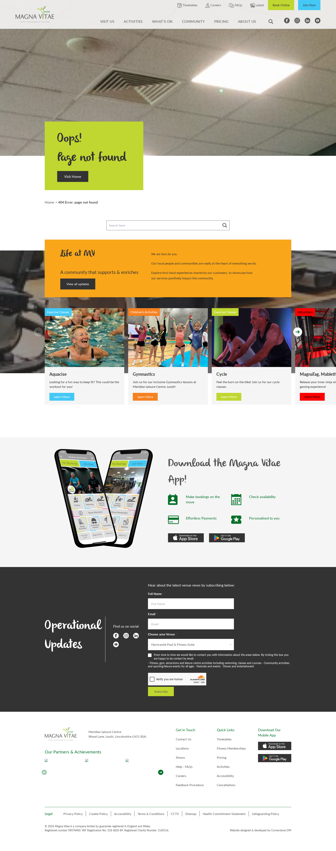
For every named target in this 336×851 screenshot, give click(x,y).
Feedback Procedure (190, 785)
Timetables (189, 5)
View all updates (77, 284)
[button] (160, 772)
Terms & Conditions (151, 814)
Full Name (156, 593)
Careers (215, 5)
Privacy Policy (73, 814)
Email (153, 614)
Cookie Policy (98, 814)
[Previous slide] (38, 331)
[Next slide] (297, 331)
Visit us (107, 21)
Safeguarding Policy (265, 814)
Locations (182, 748)
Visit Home (72, 176)
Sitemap (190, 814)
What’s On (162, 21)
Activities (133, 21)
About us (247, 21)
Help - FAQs (184, 767)
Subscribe (161, 691)
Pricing (221, 21)
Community (193, 21)
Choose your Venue (162, 634)
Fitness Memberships (231, 748)
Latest (259, 5)
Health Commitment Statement (224, 814)
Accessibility (225, 776)
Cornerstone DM (281, 830)
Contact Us (183, 739)
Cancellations (226, 785)
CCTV (175, 814)
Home (49, 202)
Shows (180, 757)
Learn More (62, 397)
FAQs (238, 5)
